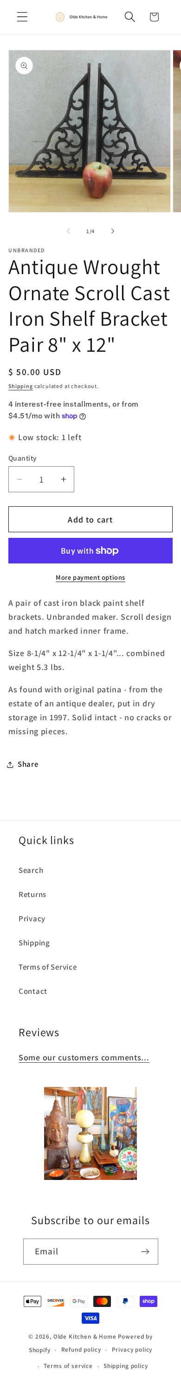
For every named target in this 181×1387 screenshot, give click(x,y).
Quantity (22, 457)
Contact (33, 991)
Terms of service (68, 1366)
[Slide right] (113, 231)
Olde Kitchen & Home (84, 1336)
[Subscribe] (145, 1252)
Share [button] (28, 764)
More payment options (90, 577)
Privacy (32, 918)
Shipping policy (125, 1366)
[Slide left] (68, 231)
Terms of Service (48, 967)
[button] (22, 17)
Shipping (20, 385)
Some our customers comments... (84, 1057)
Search (31, 870)
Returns (32, 894)
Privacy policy (132, 1349)
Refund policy (81, 1349)
